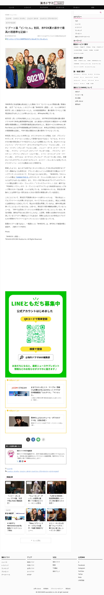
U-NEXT (97, 50)
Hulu (94, 47)
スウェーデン (77, 80)
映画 (54, 565)
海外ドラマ (56, 562)
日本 (92, 83)
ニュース (11, 7)
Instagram (81, 568)
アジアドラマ (44, 7)
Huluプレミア (100, 47)
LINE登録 (81, 580)
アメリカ (85, 74)
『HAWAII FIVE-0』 (22, 177)
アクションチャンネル (86, 63)
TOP (76, 21)
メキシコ (83, 83)
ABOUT (77, 92)
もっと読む (37, 540)
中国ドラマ (30, 565)
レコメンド (27, 7)
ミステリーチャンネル (90, 66)
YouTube (81, 571)
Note (79, 577)
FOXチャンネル (83, 60)
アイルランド (77, 74)
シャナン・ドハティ (19, 18)
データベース (60, 7)
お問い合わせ (79, 101)
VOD (92, 7)
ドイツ (97, 80)
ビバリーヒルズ (10, 22)
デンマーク (91, 80)
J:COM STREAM (78, 50)
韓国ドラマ (30, 562)
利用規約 (45, 588)
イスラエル (97, 74)
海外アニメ (56, 571)
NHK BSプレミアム (97, 60)
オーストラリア (89, 77)
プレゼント (76, 7)
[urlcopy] (43, 439)
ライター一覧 (79, 95)
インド (82, 77)
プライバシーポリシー (57, 588)
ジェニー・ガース (32, 18)
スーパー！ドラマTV (79, 66)
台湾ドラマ (30, 568)
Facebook (81, 565)
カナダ (96, 77)
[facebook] (33, 439)
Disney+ (89, 47)
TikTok (80, 574)
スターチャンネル (97, 63)
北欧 (88, 83)
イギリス (91, 74)
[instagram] (23, 461)
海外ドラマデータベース (82, 36)
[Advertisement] (35, 266)
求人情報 (77, 98)
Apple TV (83, 47)
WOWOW (77, 63)
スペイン (85, 80)
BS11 (76, 60)
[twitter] (28, 439)
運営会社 (77, 104)
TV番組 (55, 568)
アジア (29, 557)
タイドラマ (30, 571)
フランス (77, 83)
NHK (89, 60)
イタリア (77, 77)
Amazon (76, 47)
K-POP (29, 574)
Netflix (91, 50)
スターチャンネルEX (79, 53)
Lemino (86, 50)
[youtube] (25, 461)
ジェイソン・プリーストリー (48, 18)
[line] (38, 439)
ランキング (78, 30)
